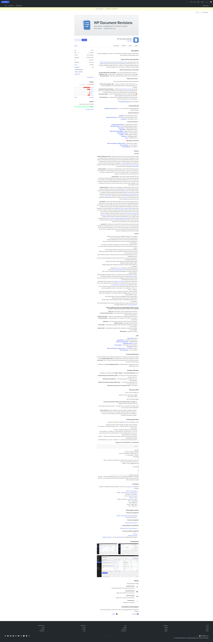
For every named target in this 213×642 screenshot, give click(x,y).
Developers (124, 629)
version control (127, 62)
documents (80, 71)
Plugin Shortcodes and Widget (116, 131)
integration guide (119, 537)
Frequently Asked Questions (117, 124)
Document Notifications (132, 304)
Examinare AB (130, 499)
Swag (83, 630)
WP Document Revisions (105, 62)
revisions (76, 71)
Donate (83, 629)
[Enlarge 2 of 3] (115, 545)
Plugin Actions (121, 127)
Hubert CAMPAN (133, 490)
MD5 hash (123, 190)
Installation (124, 45)
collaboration (77, 67)
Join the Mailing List (126, 146)
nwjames (113, 613)
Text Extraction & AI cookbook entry (118, 284)
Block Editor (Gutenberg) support (118, 269)
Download (84, 39)
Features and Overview (111, 117)
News (208, 627)
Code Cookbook (117, 345)
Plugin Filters (122, 129)
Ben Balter (130, 40)
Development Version (127, 343)
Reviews (130, 45)
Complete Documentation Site (111, 108)
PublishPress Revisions (107, 537)
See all (75, 97)
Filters (127, 422)
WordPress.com (41, 625)
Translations (124, 136)
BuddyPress (41, 630)
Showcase (166, 625)
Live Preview (77, 39)
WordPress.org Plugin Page (122, 341)
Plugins (166, 629)
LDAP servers (108, 195)
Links (126, 137)
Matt (43, 627)
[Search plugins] (197, 12)
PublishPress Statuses (132, 535)
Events (84, 627)
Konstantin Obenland (132, 495)
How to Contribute (124, 145)
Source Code (130, 338)
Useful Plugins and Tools (122, 132)
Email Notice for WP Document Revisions (128, 528)
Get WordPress (5, 1)
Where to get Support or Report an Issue (116, 143)
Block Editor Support (115, 126)
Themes (166, 627)
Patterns (166, 630)
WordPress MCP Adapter (132, 276)
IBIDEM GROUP (124, 492)
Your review (91, 97)
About (207, 625)
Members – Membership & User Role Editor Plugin (127, 515)
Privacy (207, 630)
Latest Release (120, 340)
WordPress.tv (123, 630)
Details (136, 45)
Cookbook (121, 134)
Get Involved (83, 625)
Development (116, 45)
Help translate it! (99, 8)
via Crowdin (128, 486)
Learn (125, 625)
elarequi (135, 492)
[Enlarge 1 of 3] (137, 545)
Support (76, 45)
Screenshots (124, 119)
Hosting (207, 629)
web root (126, 197)
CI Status (135, 343)
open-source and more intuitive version (131, 164)
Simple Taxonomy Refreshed (131, 522)
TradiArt (130, 492)
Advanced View (90, 77)
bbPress (42, 629)
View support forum (90, 109)
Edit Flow (129, 216)
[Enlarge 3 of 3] (137, 556)
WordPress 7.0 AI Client (126, 89)
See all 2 (75, 64)
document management (117, 62)
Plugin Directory (206, 5)
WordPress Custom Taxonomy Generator (124, 208)
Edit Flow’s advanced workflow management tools (115, 218)
